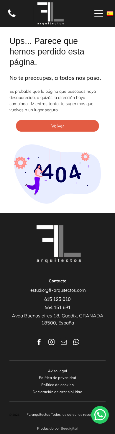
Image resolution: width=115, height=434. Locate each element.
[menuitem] (58, 370)
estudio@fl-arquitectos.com (58, 290)
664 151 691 (57, 307)
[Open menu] (98, 13)
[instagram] (51, 342)
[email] (63, 342)
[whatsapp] (76, 342)
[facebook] (39, 342)
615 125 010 (57, 298)
